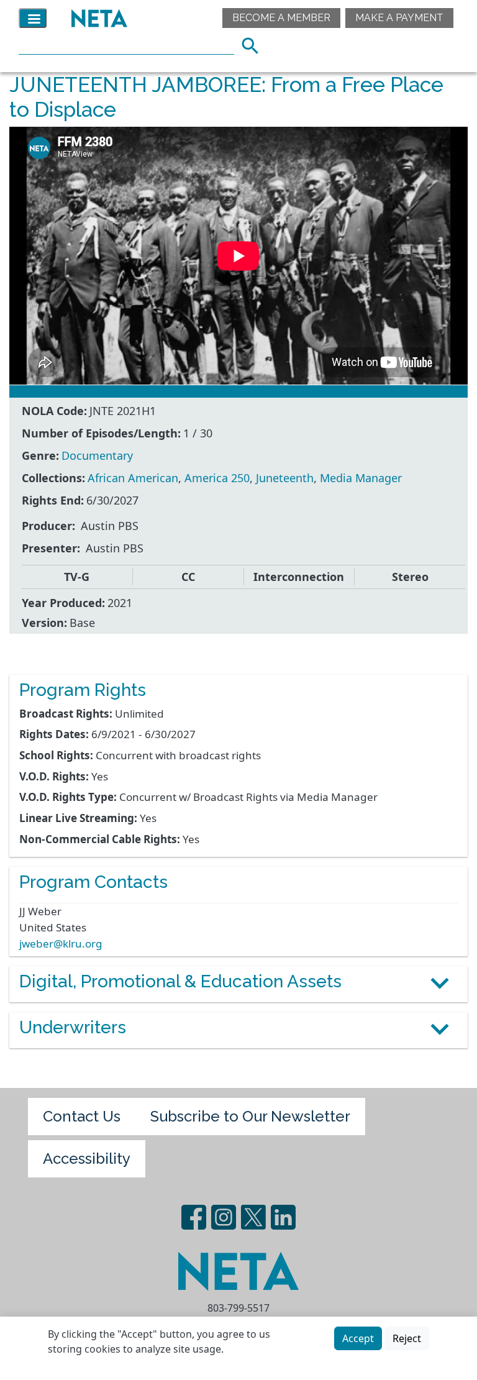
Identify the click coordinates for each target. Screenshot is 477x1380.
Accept (358, 1338)
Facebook (193, 1217)
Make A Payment (399, 18)
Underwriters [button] (72, 1027)
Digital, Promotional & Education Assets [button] (180, 981)
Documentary (97, 455)
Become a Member (281, 18)
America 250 (217, 477)
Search (254, 44)
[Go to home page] (96, 18)
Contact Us (81, 1116)
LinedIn (283, 1217)
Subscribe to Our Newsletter (250, 1116)
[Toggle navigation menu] (33, 18)
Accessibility (86, 1158)
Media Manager (361, 477)
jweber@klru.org (60, 943)
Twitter (253, 1217)
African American (133, 477)
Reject (407, 1338)
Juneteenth (285, 477)
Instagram (223, 1217)
